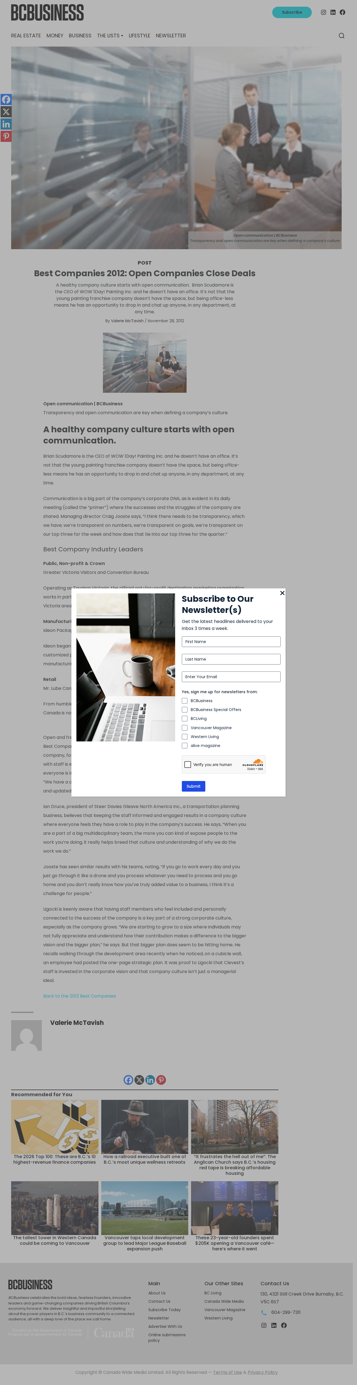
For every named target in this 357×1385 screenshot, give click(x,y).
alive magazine (205, 745)
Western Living (205, 736)
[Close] (282, 593)
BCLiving (199, 718)
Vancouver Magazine (211, 728)
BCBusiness (202, 701)
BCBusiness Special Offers (216, 709)
